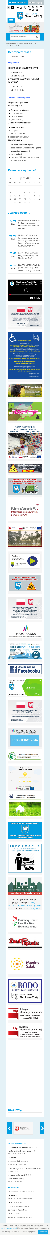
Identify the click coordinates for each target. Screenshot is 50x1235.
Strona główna (11, 43)
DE (37, 10)
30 (25, 202)
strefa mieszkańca (17, 2)
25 (34, 199)
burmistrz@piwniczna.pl (23, 1217)
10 (29, 193)
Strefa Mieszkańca (25, 43)
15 (20, 196)
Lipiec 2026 (25, 178)
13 (10, 196)
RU (33, 7)
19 (39, 196)
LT (41, 7)
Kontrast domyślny (8, 7)
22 (20, 199)
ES (33, 10)
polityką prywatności (9, 1228)
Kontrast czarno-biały (12, 7)
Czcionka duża (25, 7)
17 (29, 196)
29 (20, 202)
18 (34, 196)
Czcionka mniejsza (18, 7)
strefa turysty (35, 2)
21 (15, 199)
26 (39, 199)
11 (34, 193)
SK (37, 7)
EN (29, 7)
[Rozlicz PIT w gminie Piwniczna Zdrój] (25, 886)
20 (10, 199)
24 (30, 199)
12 (39, 193)
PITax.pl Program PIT (32, 909)
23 (25, 199)
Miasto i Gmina (33, 15)
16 (24, 196)
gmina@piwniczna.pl (21, 1206)
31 (29, 202)
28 (15, 202)
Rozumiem (43, 1232)
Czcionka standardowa (21, 7)
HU (29, 10)
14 (15, 196)
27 (10, 202)
